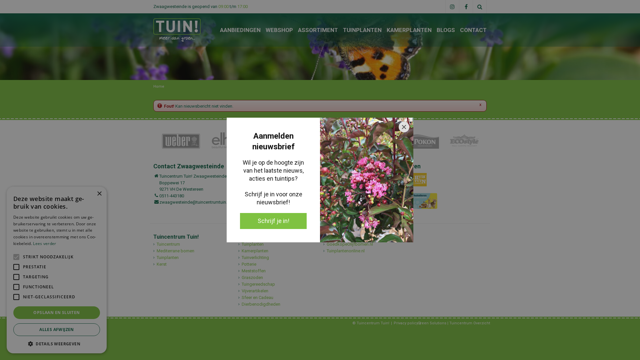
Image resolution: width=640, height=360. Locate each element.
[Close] (404, 127)
